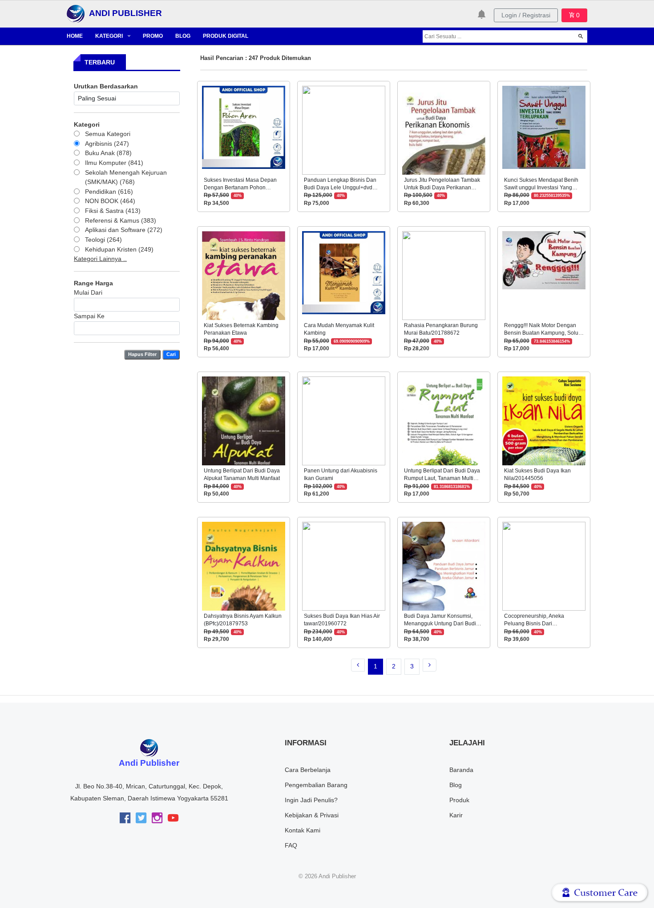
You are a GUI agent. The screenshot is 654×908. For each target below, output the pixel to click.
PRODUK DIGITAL (225, 36)
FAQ (291, 845)
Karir (456, 815)
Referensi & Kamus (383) (120, 220)
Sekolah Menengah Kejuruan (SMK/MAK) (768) (126, 177)
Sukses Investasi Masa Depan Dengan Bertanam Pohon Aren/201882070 (240, 187)
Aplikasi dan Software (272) (123, 229)
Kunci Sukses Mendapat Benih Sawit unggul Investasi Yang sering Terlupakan (541, 187)
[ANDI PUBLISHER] (76, 13)
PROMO (153, 36)
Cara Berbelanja (308, 769)
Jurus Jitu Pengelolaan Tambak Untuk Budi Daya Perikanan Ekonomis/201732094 (442, 187)
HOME (75, 36)
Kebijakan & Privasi (312, 815)
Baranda (461, 769)
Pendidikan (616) (109, 191)
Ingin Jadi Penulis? (311, 800)
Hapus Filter (142, 354)
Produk (459, 800)
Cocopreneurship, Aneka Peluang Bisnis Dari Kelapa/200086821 (534, 623)
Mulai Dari (88, 292)
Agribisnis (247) (107, 143)
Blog (455, 784)
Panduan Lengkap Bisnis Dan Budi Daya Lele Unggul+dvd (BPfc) (340, 187)
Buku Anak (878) (108, 152)
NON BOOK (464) (110, 200)
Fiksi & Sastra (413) (113, 210)
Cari (171, 354)
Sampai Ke (89, 316)
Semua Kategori (107, 133)
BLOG (182, 36)
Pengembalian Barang (316, 784)
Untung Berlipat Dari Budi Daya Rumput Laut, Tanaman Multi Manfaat (442, 478)
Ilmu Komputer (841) (114, 162)
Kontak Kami (302, 830)
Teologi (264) (103, 239)
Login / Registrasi (525, 15)
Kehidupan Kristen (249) (119, 249)
